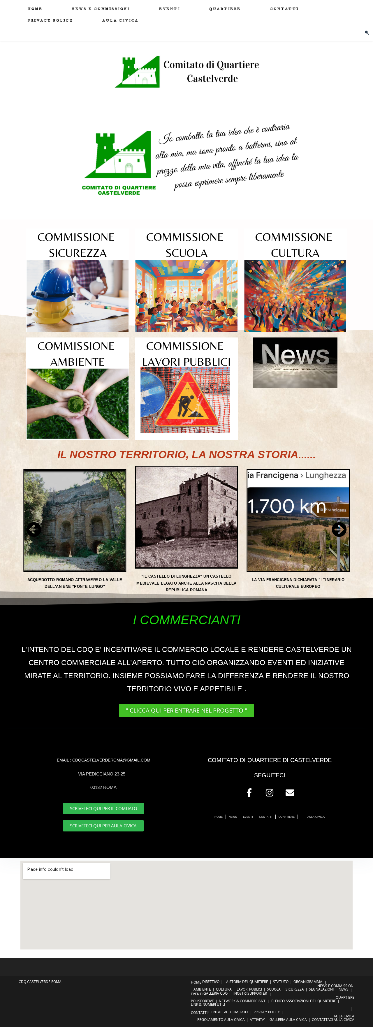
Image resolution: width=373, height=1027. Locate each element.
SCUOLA (274, 989)
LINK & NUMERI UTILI (208, 1004)
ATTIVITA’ (257, 1019)
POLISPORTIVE (202, 1000)
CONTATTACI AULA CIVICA (333, 1019)
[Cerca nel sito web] (367, 32)
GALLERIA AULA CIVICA (288, 1019)
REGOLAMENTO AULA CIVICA (221, 1019)
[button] (33, 529)
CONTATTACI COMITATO (228, 1012)
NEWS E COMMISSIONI (335, 985)
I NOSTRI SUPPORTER (250, 993)
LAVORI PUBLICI (249, 989)
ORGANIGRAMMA (307, 981)
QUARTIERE (345, 997)
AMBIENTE (202, 989)
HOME (196, 982)
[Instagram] (269, 792)
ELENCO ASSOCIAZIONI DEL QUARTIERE (303, 1000)
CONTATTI (199, 1012)
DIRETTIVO (210, 981)
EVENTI (197, 993)
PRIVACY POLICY (267, 1012)
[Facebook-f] (249, 792)
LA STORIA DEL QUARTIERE (246, 981)
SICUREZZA (295, 989)
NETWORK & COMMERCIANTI (242, 1000)
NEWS (344, 989)
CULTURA (224, 989)
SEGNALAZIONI (321, 989)
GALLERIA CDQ (215, 993)
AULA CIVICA (344, 1016)
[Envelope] (290, 792)
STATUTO (280, 981)
